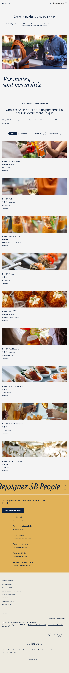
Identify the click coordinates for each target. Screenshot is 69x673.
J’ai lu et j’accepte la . (20, 622)
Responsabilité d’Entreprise (11, 591)
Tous (12, 133)
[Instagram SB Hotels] (49, 635)
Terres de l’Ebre (53, 133)
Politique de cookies (38, 650)
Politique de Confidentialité (37, 625)
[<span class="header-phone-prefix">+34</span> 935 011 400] (50, 3)
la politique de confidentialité (26, 622)
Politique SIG (6, 605)
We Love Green (7, 587)
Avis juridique (7, 650)
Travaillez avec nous (9, 601)
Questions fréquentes (9, 594)
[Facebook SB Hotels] (54, 635)
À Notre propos (7, 581)
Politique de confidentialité (21, 650)
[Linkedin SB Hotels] (65, 635)
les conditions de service (55, 625)
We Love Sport (7, 584)
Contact (5, 598)
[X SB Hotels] (59, 635)
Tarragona (37, 133)
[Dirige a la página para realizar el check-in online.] (48, 3)
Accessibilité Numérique (10, 653)
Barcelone (24, 133)
